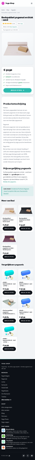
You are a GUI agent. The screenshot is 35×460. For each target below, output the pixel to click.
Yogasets (13, 10)
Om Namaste (5, 394)
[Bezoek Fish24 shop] (3, 436)
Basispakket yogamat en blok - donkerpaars (8, 248)
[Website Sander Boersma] (9, 455)
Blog (3, 413)
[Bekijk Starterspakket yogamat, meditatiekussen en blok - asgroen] (9, 303)
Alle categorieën (6, 407)
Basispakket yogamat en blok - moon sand (8, 220)
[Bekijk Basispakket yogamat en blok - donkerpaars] (9, 239)
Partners (4, 416)
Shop (8, 10)
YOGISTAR (4, 388)
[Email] (32, 455)
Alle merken (5, 410)
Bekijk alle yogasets (9, 182)
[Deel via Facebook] (27, 455)
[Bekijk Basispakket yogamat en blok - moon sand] (9, 210)
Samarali (4, 385)
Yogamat (4, 379)
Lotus (3, 382)
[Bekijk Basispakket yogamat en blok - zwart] (26, 210)
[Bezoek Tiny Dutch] (3, 442)
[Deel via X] (23, 455)
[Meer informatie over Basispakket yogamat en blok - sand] (17, 49)
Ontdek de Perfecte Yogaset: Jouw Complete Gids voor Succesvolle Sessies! (16, 191)
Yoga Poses (5, 419)
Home (3, 10)
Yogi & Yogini (5, 376)
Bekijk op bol (16, 90)
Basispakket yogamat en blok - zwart (25, 220)
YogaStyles (4, 391)
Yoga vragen (5, 422)
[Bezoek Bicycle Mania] (3, 430)
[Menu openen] (32, 3)
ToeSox (3, 397)
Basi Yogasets (13, 26)
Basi (22, 23)
